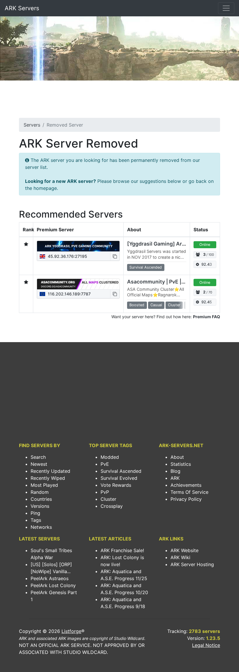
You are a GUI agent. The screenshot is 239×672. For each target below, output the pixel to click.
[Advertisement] (119, 101)
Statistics (181, 464)
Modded (110, 457)
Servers (32, 125)
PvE (105, 464)
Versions (40, 506)
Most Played (44, 485)
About (177, 457)
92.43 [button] (206, 264)
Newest (39, 464)
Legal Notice (206, 645)
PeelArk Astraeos (49, 578)
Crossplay (112, 506)
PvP (105, 492)
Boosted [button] (136, 305)
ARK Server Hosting (192, 564)
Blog (175, 471)
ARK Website (184, 550)
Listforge (71, 631)
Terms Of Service (189, 492)
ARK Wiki (180, 557)
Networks (41, 527)
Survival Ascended (121, 471)
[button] (114, 256)
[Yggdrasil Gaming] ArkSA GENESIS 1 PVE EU (182, 244)
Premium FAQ (206, 316)
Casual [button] (156, 305)
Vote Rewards (116, 485)
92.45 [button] (206, 302)
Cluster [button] (174, 305)
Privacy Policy (186, 499)
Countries (41, 499)
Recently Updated (50, 471)
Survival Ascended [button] (145, 267)
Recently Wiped (48, 478)
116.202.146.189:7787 (69, 293)
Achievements (186, 485)
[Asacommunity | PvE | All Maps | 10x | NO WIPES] (78, 284)
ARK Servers (22, 8)
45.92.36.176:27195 (67, 256)
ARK (175, 478)
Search (38, 457)
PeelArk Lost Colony (53, 585)
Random (40, 492)
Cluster (108, 499)
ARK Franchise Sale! (122, 550)
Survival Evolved (119, 478)
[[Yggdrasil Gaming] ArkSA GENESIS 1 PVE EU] (78, 246)
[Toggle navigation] (226, 8)
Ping (35, 513)
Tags (36, 520)
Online (204, 244)
